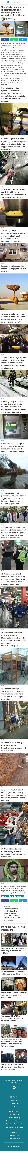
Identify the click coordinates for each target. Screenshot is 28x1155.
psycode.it (14, 1106)
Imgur (2, 354)
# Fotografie (19, 896)
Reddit (2, 227)
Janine (10, 18)
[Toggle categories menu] (2, 2)
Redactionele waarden (14, 1121)
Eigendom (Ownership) (14, 1124)
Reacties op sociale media (14, 1127)
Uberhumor (4, 311)
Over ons (14, 1100)
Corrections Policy (14, 1118)
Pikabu (2, 135)
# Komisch (5, 896)
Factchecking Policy (14, 1114)
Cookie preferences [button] (14, 1138)
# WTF (12, 896)
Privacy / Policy (14, 1135)
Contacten (14, 1103)
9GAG (2, 186)
